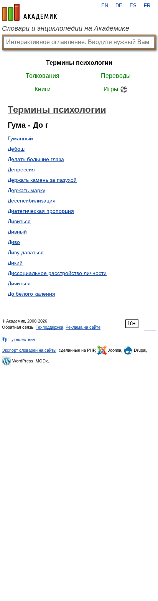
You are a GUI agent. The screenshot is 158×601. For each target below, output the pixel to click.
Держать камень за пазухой (42, 180)
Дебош (16, 149)
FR (147, 5)
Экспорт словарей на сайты (29, 350)
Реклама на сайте (83, 327)
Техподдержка (49, 327)
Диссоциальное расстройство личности (57, 273)
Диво (14, 242)
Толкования (42, 75)
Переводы (116, 75)
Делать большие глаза (36, 159)
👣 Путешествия (18, 339)
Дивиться (19, 221)
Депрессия (21, 169)
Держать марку (26, 190)
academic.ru (29, 12)
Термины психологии (79, 62)
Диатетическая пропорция (41, 211)
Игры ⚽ (116, 89)
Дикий (15, 263)
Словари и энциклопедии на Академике (65, 28)
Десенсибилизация (32, 201)
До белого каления (31, 294)
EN (104, 5)
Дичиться (19, 283)
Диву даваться (26, 252)
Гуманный (20, 138)
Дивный (17, 232)
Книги (43, 89)
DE (118, 5)
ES (133, 5)
